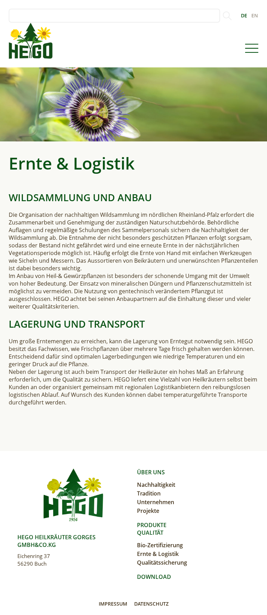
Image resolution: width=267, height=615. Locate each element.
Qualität (150, 532)
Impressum (113, 603)
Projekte (148, 511)
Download (154, 577)
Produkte (152, 525)
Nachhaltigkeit (156, 485)
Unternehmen (155, 502)
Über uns (151, 472)
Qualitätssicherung (162, 562)
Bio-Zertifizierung (160, 545)
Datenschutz (151, 603)
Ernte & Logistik (158, 554)
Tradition (149, 493)
